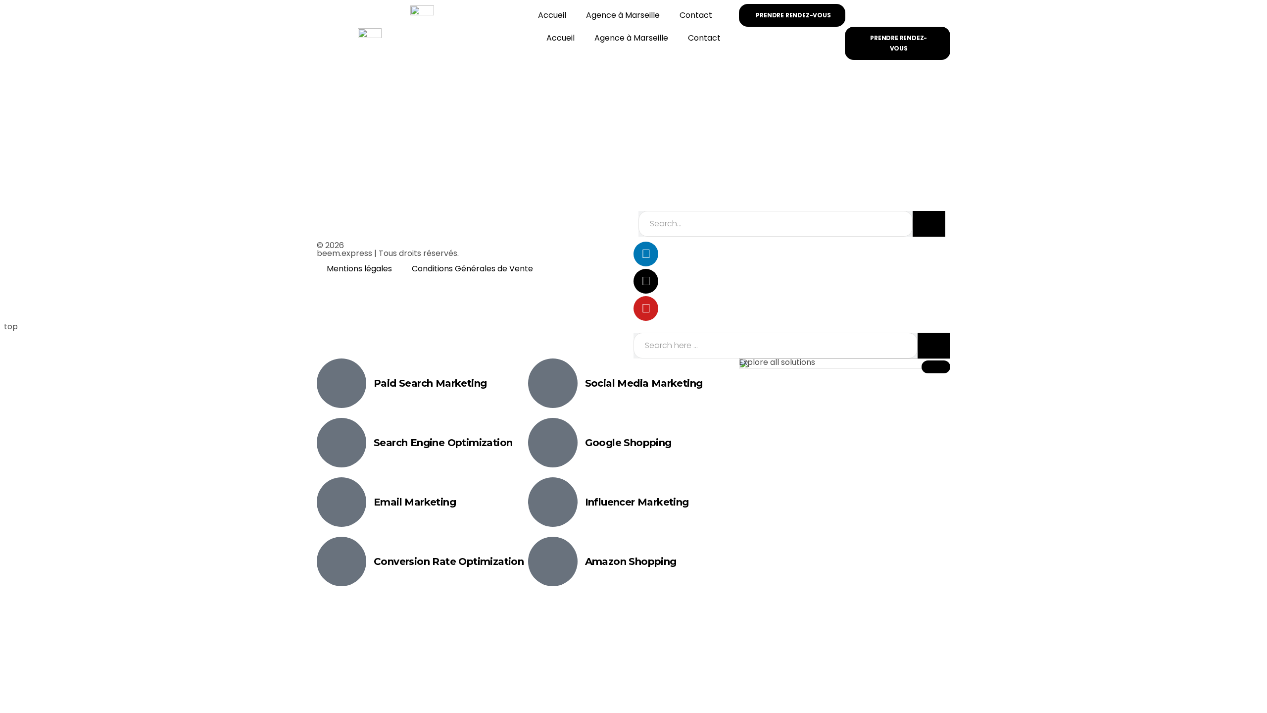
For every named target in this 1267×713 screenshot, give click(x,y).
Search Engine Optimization (443, 443)
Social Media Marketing (644, 383)
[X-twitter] (646, 281)
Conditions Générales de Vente (472, 268)
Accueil (552, 15)
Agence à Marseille (623, 15)
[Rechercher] (929, 224)
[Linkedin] (646, 254)
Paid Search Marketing (430, 383)
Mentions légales (359, 268)
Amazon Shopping (631, 561)
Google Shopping (628, 443)
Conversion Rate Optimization (449, 561)
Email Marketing (415, 502)
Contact (696, 15)
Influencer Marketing (637, 502)
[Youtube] (646, 308)
